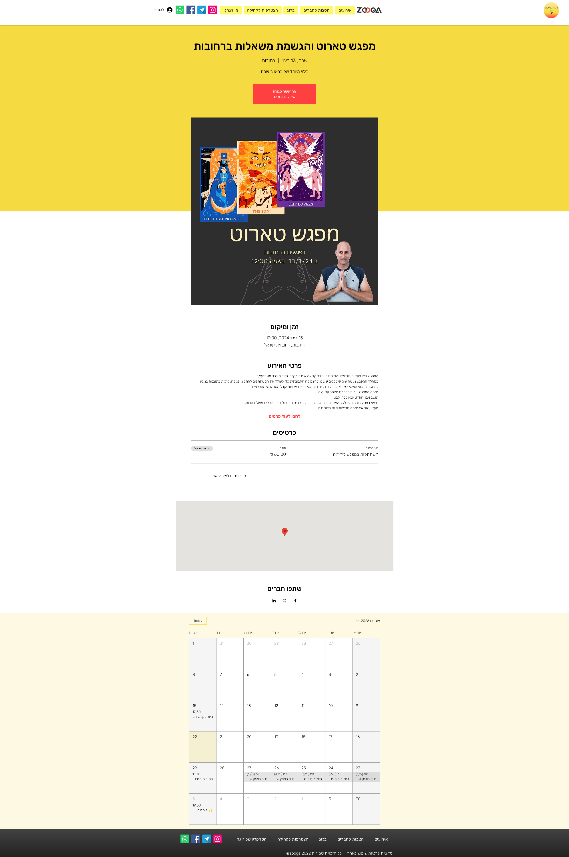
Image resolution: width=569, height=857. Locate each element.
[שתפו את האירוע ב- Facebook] (295, 600)
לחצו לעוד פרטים (285, 416)
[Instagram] (212, 10)
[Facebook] (190, 10)
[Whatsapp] (180, 10)
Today (198, 621)
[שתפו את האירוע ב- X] (284, 600)
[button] (366, 653)
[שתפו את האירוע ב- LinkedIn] (274, 600)
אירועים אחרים (284, 97)
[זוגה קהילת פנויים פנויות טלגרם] (201, 10)
